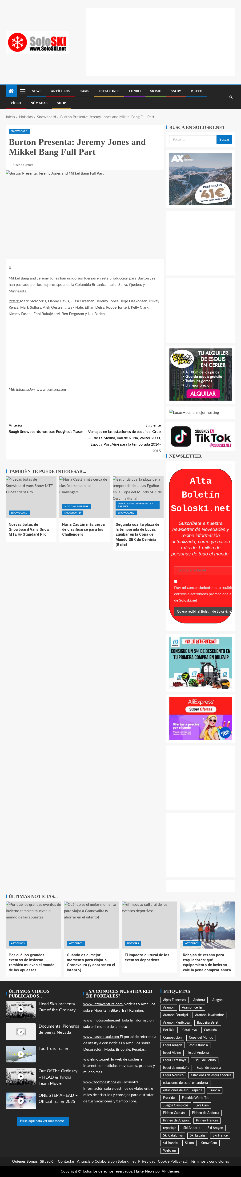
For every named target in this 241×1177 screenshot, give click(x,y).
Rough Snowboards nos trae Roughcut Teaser (46, 428)
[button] (22, 91)
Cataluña (210, 1030)
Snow (176, 91)
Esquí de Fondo (204, 1060)
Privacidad (147, 1161)
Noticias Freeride (76, 506)
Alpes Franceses (174, 1000)
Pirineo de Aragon (176, 1120)
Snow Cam (209, 1143)
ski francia (170, 1143)
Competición (172, 1037)
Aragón (217, 1000)
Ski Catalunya (173, 1135)
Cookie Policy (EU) (173, 1161)
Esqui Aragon (172, 1045)
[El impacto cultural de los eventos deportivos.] (149, 925)
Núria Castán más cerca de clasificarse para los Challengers (83, 529)
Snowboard (19, 131)
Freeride (169, 1098)
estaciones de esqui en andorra (185, 1083)
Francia (214, 1090)
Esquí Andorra (198, 1052)
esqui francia (198, 1045)
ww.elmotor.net (96, 1059)
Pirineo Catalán (174, 1113)
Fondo (135, 91)
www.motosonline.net (102, 1020)
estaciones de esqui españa (182, 1090)
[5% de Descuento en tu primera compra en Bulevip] (200, 662)
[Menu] (22, 91)
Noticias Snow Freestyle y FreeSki (135, 505)
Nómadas (39, 103)
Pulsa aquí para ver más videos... (43, 1121)
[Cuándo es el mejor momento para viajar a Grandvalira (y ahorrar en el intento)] (91, 925)
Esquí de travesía (209, 1067)
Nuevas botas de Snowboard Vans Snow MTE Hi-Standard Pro (29, 529)
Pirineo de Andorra (205, 1113)
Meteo (196, 91)
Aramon (169, 1007)
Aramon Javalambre (209, 1015)
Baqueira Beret (207, 1022)
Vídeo (16, 103)
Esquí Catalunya (174, 1060)
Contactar (66, 1161)
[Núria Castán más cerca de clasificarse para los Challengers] (84, 497)
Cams (84, 91)
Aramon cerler (192, 1007)
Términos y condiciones (210, 1161)
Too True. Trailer (53, 1049)
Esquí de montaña (176, 1067)
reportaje (169, 1128)
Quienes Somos (25, 1161)
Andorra (199, 1000)
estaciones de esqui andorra (211, 1075)
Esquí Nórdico (173, 1075)
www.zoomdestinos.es (102, 1082)
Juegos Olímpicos (175, 1105)
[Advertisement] (163, 41)
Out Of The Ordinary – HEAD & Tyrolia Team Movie (58, 1077)
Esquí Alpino (172, 1052)
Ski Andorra (191, 1128)
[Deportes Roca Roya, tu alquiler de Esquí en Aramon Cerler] (200, 374)
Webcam (169, 1150)
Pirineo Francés (207, 1120)
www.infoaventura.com (103, 1004)
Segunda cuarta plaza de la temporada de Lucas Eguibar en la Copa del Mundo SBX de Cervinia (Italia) (137, 534)
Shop (61, 103)
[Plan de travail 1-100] (200, 179)
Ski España (197, 1135)
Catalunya (189, 1030)
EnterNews (145, 1171)
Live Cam (202, 1105)
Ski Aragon (215, 1128)
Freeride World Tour (196, 1098)
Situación (48, 1161)
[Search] (231, 97)
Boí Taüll (169, 1030)
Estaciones (109, 91)
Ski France (220, 1135)
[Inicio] (11, 91)
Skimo (155, 91)
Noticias (133, 943)
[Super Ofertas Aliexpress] (200, 718)
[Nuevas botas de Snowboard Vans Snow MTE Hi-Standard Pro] (31, 497)
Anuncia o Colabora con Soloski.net (106, 1161)
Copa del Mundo (201, 1037)
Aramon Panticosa (176, 1022)
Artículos (60, 91)
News (36, 91)
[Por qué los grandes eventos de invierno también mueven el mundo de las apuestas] (33, 925)
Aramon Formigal (175, 1015)
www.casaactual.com (101, 1037)
